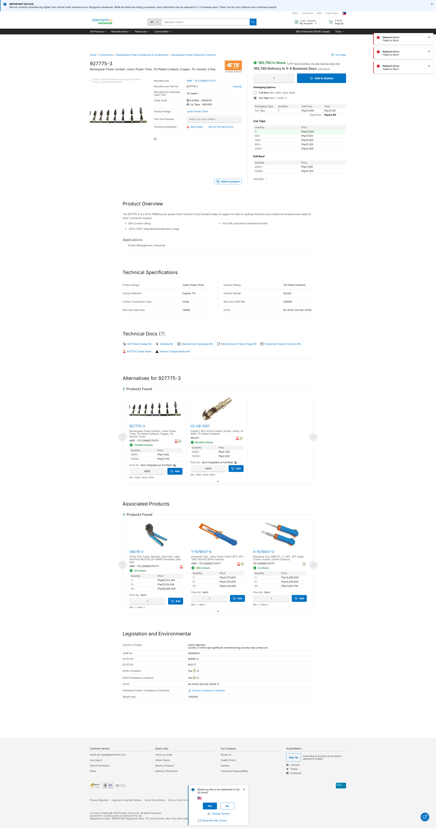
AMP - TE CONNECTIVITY (201, 80)
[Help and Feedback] (425, 817)
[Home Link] (102, 22)
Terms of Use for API (179, 800)
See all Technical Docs (220, 126)
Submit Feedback (100, 765)
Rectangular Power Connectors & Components (142, 54)
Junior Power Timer (197, 111)
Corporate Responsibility (234, 771)
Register (311, 20)
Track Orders (331, 13)
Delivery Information (166, 771)
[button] (98, 31)
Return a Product (164, 765)
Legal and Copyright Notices (127, 800)
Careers (225, 765)
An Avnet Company (100, 813)
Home (93, 54)
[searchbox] (205, 22)
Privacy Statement (99, 800)
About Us (226, 754)
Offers (295, 13)
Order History (162, 760)
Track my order (163, 754)
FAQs (93, 771)
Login (303, 20)
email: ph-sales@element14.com (108, 754)
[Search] (253, 22)
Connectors (106, 54)
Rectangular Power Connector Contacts (194, 54)
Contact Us (307, 13)
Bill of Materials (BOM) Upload (313, 31)
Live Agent (96, 760)
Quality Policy (228, 760)
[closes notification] (432, 4)
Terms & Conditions (154, 800)
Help (319, 13)
